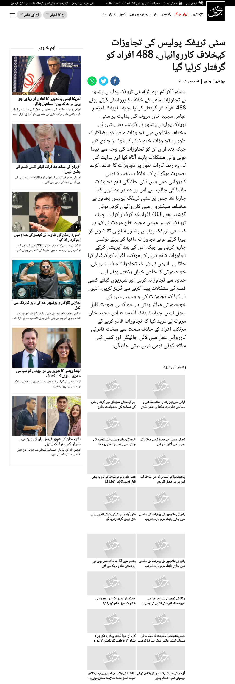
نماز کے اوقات (170, 3)
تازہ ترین (197, 14)
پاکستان (166, 14)
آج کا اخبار (57, 15)
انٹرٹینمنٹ (108, 14)
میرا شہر (220, 81)
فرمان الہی (191, 3)
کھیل (122, 14)
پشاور (207, 81)
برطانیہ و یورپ (139, 14)
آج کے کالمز (31, 15)
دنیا (155, 14)
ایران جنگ (181, 14)
